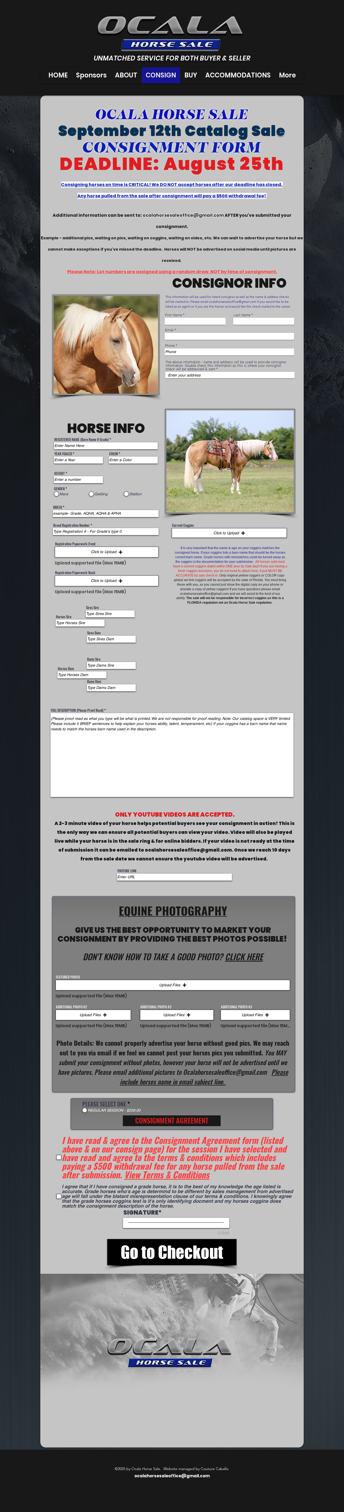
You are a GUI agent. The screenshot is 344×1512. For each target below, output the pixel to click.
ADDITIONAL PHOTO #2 (71, 1007)
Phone (170, 345)
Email (169, 330)
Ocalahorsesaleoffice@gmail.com (225, 1072)
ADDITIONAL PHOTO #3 (155, 1007)
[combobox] (230, 375)
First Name (173, 315)
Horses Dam (66, 668)
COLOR (113, 454)
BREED (57, 507)
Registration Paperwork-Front (75, 544)
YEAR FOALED (63, 454)
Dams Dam (94, 681)
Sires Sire (92, 607)
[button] (107, 552)
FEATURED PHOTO (68, 977)
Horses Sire (63, 616)
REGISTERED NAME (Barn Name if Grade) (81, 439)
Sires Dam (94, 633)
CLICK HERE (244, 956)
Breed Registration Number (71, 525)
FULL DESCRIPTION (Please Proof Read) (77, 710)
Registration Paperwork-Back (75, 572)
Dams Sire (94, 659)
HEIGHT (59, 473)
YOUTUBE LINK (127, 871)
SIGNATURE (140, 1212)
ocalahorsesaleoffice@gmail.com (183, 215)
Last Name (242, 315)
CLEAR (223, 1232)
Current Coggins (183, 525)
